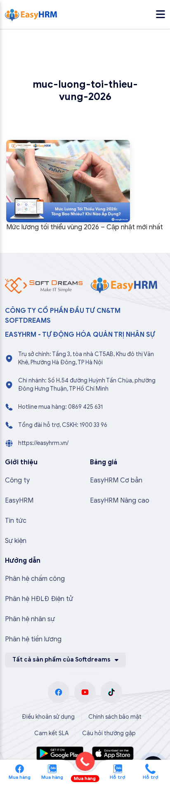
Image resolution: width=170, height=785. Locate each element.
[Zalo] (52, 768)
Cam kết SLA (51, 733)
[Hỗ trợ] (150, 768)
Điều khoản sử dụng (48, 716)
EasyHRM (19, 500)
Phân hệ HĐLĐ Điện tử (39, 599)
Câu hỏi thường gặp (109, 733)
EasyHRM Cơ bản (116, 480)
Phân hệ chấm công (35, 579)
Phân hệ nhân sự (30, 619)
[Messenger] (19, 768)
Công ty (17, 480)
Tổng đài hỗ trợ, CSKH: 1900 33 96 (62, 425)
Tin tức (15, 521)
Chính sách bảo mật (115, 716)
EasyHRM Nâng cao (119, 500)
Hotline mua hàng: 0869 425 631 (60, 406)
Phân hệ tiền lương (33, 639)
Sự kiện (15, 541)
